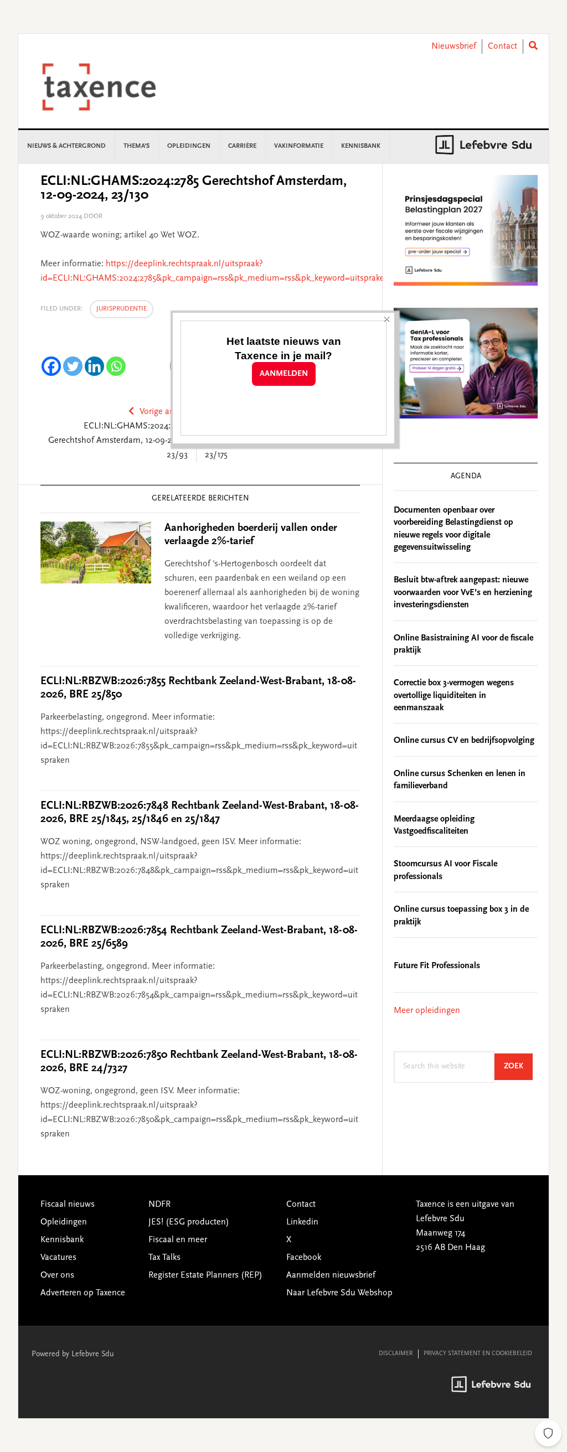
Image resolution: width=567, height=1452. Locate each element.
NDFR (159, 1204)
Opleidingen (63, 1222)
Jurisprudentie (121, 309)
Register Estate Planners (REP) (205, 1275)
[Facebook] (51, 366)
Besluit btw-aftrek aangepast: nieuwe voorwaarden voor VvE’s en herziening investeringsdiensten (463, 592)
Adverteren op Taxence (82, 1293)
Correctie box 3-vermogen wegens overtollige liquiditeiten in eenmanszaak (454, 695)
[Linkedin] (94, 366)
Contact (502, 46)
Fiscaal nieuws (67, 1204)
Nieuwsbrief (453, 46)
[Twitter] (73, 366)
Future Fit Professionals (437, 966)
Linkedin (302, 1222)
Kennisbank (62, 1240)
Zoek (518, 1066)
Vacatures (58, 1257)
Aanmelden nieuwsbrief (330, 1275)
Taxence (112, 87)
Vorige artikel (164, 411)
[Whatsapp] (116, 366)
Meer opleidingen (427, 1010)
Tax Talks (164, 1257)
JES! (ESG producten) (188, 1222)
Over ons (57, 1275)
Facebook (303, 1257)
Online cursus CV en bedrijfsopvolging (464, 740)
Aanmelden (284, 374)
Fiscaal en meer (177, 1240)
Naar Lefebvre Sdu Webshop (339, 1293)
